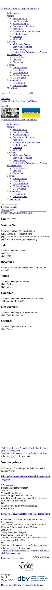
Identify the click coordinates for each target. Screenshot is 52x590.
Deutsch (10, 329)
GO (31, 93)
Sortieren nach (7, 453)
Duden (10, 284)
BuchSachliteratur (15, 315)
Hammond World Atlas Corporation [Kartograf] (28, 236)
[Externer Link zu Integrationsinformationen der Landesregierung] (31, 117)
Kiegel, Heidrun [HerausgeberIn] (22, 239)
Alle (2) (39, 298)
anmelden (5, 98)
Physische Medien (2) (14, 301)
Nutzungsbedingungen (33, 585)
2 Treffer (5, 456)
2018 (9, 256)
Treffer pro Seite (22, 456)
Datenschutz (18, 558)
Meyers (10, 287)
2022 (9, 253)
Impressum (6, 558)
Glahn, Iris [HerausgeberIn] (19, 234)
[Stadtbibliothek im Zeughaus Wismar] (19, 8)
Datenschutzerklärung (11, 585)
